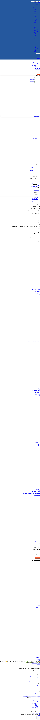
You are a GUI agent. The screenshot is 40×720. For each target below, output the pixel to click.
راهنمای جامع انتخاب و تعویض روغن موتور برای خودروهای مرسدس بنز (26, 675)
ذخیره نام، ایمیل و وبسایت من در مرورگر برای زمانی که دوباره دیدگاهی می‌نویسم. (25, 226)
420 (35, 37)
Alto (35, 26)
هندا (32, 167)
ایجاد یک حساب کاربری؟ (36, 713)
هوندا (37, 48)
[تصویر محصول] (29, 286)
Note (35, 47)
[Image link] (34, 666)
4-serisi (35, 14)
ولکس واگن (36, 51)
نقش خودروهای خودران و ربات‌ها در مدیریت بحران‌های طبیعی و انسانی (26, 680)
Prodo (35, 21)
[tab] (19, 197)
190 (35, 545)
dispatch (35, 30)
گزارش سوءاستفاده (36, 194)
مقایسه (37, 706)
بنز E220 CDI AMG (36, 138)
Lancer (35, 44)
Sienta (35, 22)
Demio (35, 42)
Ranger (35, 32)
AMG (35, 38)
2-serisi (35, 12)
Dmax (35, 9)
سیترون (37, 29)
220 (35, 35)
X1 (35, 16)
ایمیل (39, 224)
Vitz (37, 444)
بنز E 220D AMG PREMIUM (34, 341)
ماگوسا (31, 170)
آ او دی (37, 4)
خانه (38, 116)
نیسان (37, 45)
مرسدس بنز (36, 33)
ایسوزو (37, 8)
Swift (35, 27)
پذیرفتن (39, 715)
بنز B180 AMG (37, 543)
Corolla (35, 20)
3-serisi (35, 13)
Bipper (35, 18)
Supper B (34, 7)
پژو (37, 17)
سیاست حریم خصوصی (34, 689)
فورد (37, 31)
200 (35, 34)
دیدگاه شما (38, 220)
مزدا (37, 41)
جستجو (39, 74)
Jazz (35, 50)
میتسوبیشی (36, 43)
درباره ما (36, 694)
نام (39, 222)
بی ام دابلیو (36, 10)
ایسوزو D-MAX (37, 392)
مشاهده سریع (38, 287)
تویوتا (37, 19)
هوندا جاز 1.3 (37, 607)
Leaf (35, 46)
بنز (39, 294)
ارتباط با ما (36, 693)
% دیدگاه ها (31, 676)
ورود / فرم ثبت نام (35, 707)
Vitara (35, 28)
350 (35, 36)
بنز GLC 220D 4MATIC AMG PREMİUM (31, 493)
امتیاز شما (38, 213)
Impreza (35, 24)
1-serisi (35, 11)
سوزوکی (36, 25)
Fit (35, 49)
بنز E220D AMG (36, 291)
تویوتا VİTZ (37, 442)
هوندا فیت (38, 657)
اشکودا (37, 6)
